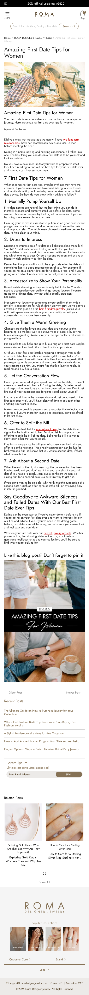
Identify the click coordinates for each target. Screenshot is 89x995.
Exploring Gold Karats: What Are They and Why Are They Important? (23, 848)
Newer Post (73, 692)
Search (67, 26)
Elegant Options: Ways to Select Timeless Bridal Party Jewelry (41, 749)
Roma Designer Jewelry (37, 989)
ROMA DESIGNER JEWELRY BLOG (33, 38)
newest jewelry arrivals (57, 533)
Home (7, 38)
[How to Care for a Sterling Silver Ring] (64, 822)
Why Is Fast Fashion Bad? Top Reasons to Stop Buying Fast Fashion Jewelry (40, 723)
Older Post (15, 692)
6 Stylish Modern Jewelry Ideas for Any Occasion (34, 733)
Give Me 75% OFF (69, 774)
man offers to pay (47, 429)
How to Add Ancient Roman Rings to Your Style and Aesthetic (41, 741)
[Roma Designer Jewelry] (44, 15)
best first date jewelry (52, 309)
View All (45, 882)
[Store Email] (5, 3)
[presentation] (43, 873)
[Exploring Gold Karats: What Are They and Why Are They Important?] (23, 822)
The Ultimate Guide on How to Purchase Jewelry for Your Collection (38, 712)
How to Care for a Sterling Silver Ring (64, 847)
